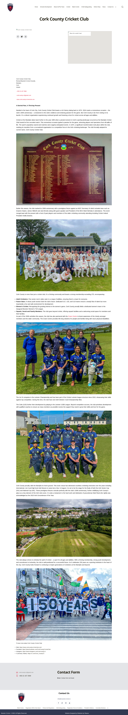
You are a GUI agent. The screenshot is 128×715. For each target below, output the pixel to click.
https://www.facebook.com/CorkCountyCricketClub (36, 649)
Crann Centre (72, 316)
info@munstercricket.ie (64, 699)
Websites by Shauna (83, 713)
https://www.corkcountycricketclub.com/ (30, 647)
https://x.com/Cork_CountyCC (36, 653)
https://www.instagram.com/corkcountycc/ (34, 651)
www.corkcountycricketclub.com (26, 99)
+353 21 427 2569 (21, 91)
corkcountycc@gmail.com (24, 95)
